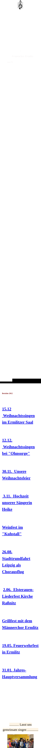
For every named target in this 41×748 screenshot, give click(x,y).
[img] (20, 196)
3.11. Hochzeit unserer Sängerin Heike (17, 503)
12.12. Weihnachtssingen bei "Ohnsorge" (18, 447)
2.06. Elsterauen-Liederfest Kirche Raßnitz (18, 596)
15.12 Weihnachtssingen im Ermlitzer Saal (18, 415)
